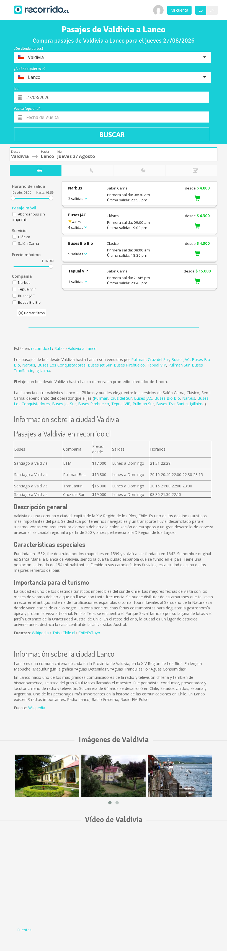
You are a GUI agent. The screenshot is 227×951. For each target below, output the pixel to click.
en (212, 10)
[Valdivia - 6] (113, 776)
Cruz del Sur (158, 359)
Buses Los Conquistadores (61, 365)
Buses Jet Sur (100, 365)
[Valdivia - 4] (180, 776)
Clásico (24, 236)
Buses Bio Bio (167, 398)
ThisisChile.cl (63, 632)
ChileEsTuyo (89, 632)
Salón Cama (28, 243)
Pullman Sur (179, 365)
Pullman (138, 359)
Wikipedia (40, 632)
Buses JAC (180, 359)
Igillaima (42, 370)
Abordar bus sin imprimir (28, 217)
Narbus (28, 365)
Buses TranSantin (172, 403)
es (200, 10)
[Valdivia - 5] (47, 776)
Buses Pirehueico (129, 365)
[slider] (13, 198)
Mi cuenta (179, 10)
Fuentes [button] (24, 929)
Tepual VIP (156, 365)
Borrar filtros (34, 313)
